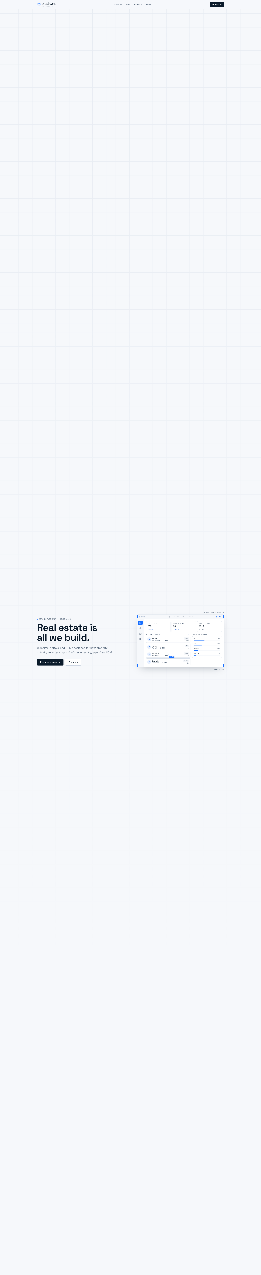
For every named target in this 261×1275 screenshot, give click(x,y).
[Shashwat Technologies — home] (46, 4)
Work (128, 4)
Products (138, 4)
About (148, 4)
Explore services (48, 662)
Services (118, 4)
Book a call (217, 4)
